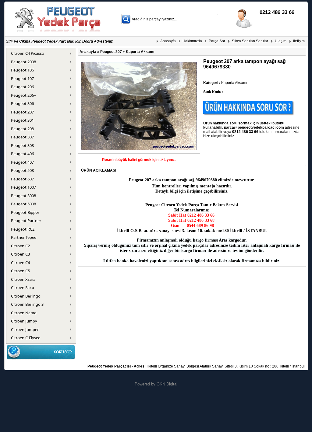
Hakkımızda (192, 41)
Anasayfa (168, 41)
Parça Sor (217, 41)
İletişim (299, 41)
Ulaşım (280, 41)
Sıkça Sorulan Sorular (250, 41)
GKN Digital (167, 384)
